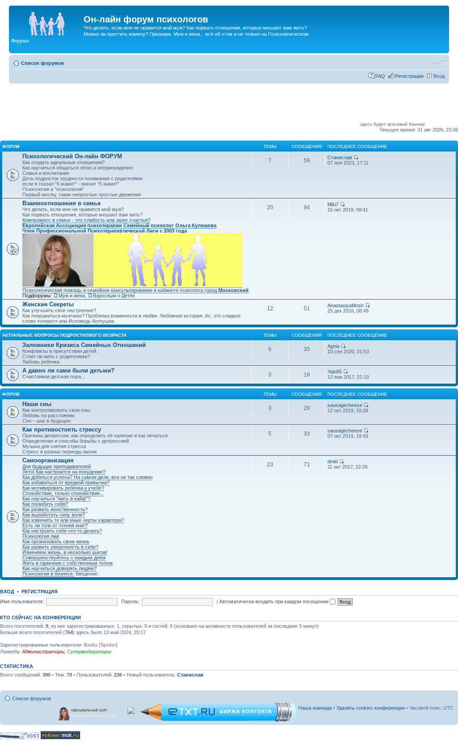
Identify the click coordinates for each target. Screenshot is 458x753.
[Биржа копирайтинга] (218, 720)
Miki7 (333, 204)
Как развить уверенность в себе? (60, 547)
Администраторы (43, 651)
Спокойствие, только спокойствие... (63, 493)
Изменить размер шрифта (438, 61)
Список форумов (42, 63)
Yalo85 (334, 371)
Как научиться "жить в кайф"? (56, 498)
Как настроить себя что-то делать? (62, 530)
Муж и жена (72, 295)
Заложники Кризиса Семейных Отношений (84, 345)
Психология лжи (40, 536)
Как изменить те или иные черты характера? (73, 520)
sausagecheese (344, 405)
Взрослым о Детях (114, 295)
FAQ (380, 76)
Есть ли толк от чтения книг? (55, 525)
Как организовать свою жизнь (55, 541)
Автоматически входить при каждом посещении (274, 601)
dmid (332, 461)
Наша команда (315, 708)
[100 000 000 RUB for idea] (131, 708)
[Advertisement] (196, 105)
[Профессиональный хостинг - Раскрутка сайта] (19, 737)
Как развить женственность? (55, 509)
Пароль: (130, 601)
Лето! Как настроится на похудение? (64, 471)
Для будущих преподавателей (56, 466)
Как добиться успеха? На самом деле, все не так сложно (87, 477)
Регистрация (409, 76)
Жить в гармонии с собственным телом (67, 563)
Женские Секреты (48, 304)
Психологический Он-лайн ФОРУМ (72, 156)
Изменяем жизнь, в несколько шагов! (64, 552)
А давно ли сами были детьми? (68, 370)
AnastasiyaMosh (345, 305)
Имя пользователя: (22, 601)
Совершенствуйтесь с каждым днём (64, 557)
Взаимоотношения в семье (61, 203)
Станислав (339, 157)
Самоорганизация (48, 460)
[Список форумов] (47, 22)
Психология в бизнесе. (48, 573)
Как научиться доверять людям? (59, 568)
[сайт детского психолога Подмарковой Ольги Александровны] (88, 711)
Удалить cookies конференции (370, 708)
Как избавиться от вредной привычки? (66, 482)
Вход (439, 76)
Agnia (333, 346)
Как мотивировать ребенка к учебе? (63, 488)
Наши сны (36, 404)
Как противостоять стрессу (61, 429)
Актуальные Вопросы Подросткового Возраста (64, 335)
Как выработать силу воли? (53, 514)
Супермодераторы (89, 651)
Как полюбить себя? (45, 504)
